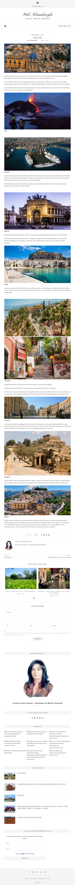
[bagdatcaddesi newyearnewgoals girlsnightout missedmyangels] (37, 732)
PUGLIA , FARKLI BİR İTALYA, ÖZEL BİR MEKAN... (21, 591)
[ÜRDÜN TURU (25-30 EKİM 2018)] (9, 820)
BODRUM (20, 795)
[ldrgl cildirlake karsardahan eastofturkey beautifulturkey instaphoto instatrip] (15, 743)
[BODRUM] (9, 798)
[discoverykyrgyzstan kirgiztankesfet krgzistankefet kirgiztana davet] (60, 753)
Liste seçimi (19, 853)
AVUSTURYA (21, 773)
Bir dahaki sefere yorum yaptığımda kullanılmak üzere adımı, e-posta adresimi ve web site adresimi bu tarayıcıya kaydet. (37, 634)
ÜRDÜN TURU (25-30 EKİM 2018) (29, 817)
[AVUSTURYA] (9, 776)
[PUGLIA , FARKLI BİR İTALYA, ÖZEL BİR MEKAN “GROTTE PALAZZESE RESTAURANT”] (21, 578)
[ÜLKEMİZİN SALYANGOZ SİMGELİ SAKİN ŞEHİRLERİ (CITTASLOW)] (9, 787)
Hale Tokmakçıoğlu (32, 40)
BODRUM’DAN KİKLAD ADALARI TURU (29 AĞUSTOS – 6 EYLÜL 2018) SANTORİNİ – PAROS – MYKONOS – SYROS (42, 807)
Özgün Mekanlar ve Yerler (37, 34)
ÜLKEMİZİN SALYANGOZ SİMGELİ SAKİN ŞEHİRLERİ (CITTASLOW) (41, 784)
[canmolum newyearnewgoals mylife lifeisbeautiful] (15, 751)
